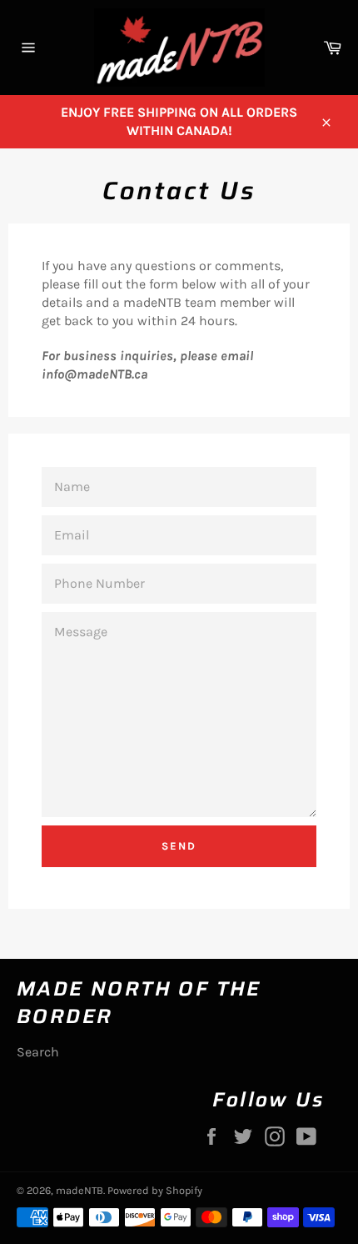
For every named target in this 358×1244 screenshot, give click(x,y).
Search (38, 1052)
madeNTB (79, 1190)
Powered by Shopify (154, 1190)
